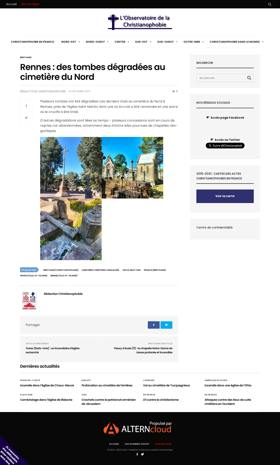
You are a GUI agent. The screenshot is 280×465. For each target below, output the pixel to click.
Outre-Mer (191, 42)
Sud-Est (141, 42)
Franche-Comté (30, 380)
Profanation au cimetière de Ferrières (107, 385)
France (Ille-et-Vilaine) (33, 275)
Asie (84, 395)
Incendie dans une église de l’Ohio (228, 385)
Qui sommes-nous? (137, 443)
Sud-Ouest (165, 42)
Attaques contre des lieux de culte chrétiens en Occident (228, 402)
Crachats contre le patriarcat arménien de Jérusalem (109, 402)
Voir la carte (225, 196)
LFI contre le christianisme (161, 400)
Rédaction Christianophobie (43, 91)
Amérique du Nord (216, 380)
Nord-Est (68, 42)
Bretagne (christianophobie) (61, 270)
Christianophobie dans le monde (235, 42)
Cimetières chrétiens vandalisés (100, 270)
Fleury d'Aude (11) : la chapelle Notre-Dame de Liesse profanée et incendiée (143, 350)
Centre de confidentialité (214, 227)
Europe (86, 380)
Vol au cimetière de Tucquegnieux (166, 385)
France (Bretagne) (155, 270)
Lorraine (148, 380)
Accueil (11, 4)
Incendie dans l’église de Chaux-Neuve (47, 385)
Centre (120, 42)
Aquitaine (26, 395)
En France (149, 395)
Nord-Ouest (95, 42)
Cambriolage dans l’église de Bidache (46, 400)
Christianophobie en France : (33, 42)
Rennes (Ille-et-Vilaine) (63, 275)
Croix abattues (131, 270)
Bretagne (25, 57)
